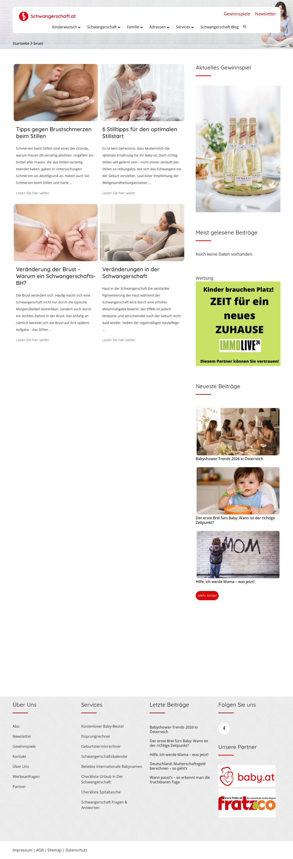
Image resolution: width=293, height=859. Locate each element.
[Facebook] (224, 728)
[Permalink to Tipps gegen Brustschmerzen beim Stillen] (56, 119)
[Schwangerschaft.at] (47, 14)
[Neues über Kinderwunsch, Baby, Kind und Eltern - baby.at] (247, 785)
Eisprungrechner (95, 736)
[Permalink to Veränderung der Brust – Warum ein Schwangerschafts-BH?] (56, 259)
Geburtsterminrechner (101, 746)
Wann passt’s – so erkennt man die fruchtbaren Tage (180, 780)
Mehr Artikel (207, 595)
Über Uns (21, 766)
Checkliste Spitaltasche (101, 792)
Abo (16, 726)
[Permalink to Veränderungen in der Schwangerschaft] (142, 259)
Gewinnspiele (237, 13)
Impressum (22, 850)
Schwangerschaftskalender (104, 756)
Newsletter (265, 13)
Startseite (21, 43)
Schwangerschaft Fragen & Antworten (104, 805)
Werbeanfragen (26, 776)
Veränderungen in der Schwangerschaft (131, 272)
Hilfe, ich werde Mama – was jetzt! (225, 581)
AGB (39, 850)
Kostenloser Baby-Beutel (102, 726)
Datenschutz (76, 850)
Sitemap (54, 850)
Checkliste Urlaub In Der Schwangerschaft (102, 779)
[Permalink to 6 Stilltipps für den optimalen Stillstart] (142, 119)
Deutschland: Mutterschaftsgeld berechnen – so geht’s (178, 766)
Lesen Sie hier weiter (32, 193)
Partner (19, 786)
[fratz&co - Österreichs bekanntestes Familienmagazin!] (247, 816)
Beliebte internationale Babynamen (111, 766)
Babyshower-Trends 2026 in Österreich (229, 458)
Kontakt (19, 756)
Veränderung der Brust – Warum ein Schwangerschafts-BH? (55, 276)
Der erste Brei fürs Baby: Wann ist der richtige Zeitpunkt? (235, 520)
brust (38, 43)
